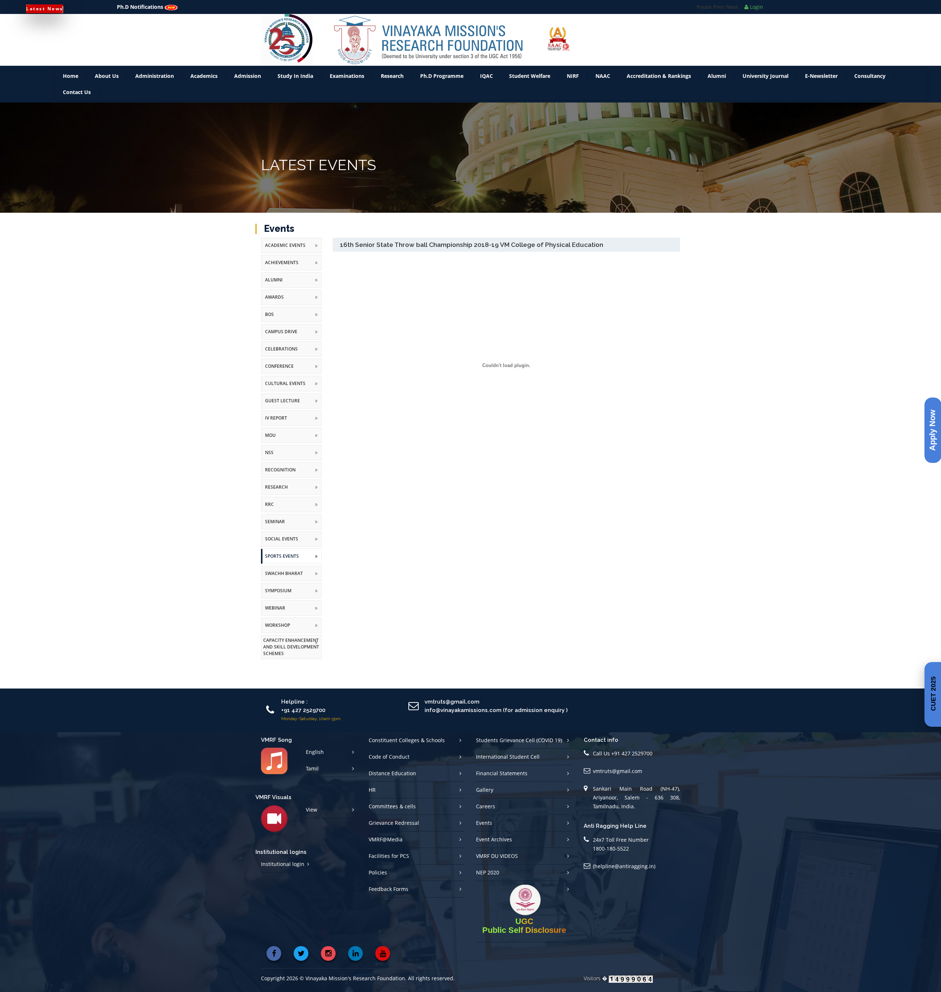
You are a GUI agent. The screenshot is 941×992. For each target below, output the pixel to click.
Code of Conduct (389, 756)
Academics (204, 75)
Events (484, 822)
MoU (270, 435)
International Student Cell (508, 756)
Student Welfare (529, 75)
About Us (107, 75)
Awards (274, 297)
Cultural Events (285, 383)
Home (70, 75)
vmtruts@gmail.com (617, 771)
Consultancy (869, 75)
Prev (718, 6)
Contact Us (77, 92)
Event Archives (494, 839)
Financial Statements (501, 773)
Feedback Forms (388, 888)
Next (732, 6)
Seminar (275, 521)
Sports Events (282, 556)
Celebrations (281, 349)
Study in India (295, 75)
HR (372, 789)
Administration (154, 75)
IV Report (276, 418)
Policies (378, 872)
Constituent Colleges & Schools (407, 740)
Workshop (277, 625)
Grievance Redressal (394, 822)
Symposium (278, 590)
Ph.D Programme (442, 75)
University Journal (765, 75)
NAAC (602, 75)
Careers (485, 806)
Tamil (312, 768)
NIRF (573, 75)
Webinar (275, 608)
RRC (269, 504)
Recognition (280, 470)
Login (755, 6)
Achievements (281, 262)
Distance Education (392, 773)
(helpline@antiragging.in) (624, 866)
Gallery (484, 789)
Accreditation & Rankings (659, 75)
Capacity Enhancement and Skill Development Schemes (291, 647)
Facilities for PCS (389, 855)
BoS (269, 314)
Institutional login (282, 863)
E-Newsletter (821, 75)
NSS (269, 452)
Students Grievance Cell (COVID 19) (519, 740)
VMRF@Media (385, 839)
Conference (279, 366)
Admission (247, 75)
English (315, 751)
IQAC (486, 75)
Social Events (281, 539)
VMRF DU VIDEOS (497, 855)
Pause (704, 6)
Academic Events (285, 245)
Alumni (717, 75)
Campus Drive (281, 331)
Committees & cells (392, 806)
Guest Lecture (282, 401)
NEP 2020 (487, 872)
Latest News (44, 9)
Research (392, 75)
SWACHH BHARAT (284, 573)
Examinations (347, 75)
